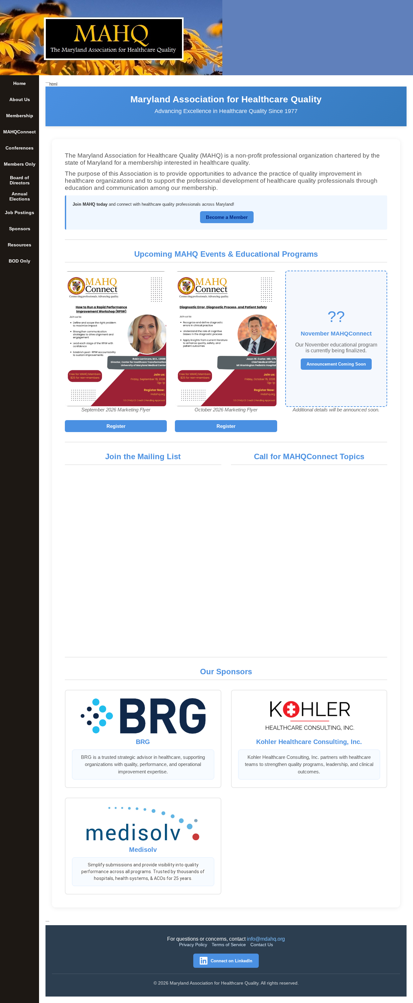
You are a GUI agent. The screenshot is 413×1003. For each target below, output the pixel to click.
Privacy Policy (193, 944)
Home (19, 83)
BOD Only (19, 261)
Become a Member (227, 217)
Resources (19, 244)
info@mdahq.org (266, 939)
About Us (19, 99)
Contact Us (261, 944)
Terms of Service (229, 944)
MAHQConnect (19, 131)
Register (116, 426)
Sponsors (19, 228)
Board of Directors (20, 180)
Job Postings (19, 212)
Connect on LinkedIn (231, 960)
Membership (19, 115)
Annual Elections (19, 196)
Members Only (19, 164)
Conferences (19, 147)
